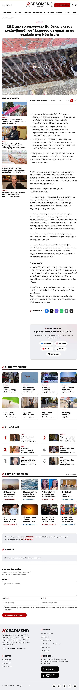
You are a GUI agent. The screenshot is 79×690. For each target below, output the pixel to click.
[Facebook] (47, 311)
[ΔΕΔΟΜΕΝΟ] (15, 630)
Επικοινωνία (45, 650)
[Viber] (57, 311)
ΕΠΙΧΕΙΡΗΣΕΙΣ (49, 12)
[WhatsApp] (61, 311)
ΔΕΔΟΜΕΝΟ (27, 539)
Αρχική (4, 18)
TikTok (61, 349)
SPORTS (68, 12)
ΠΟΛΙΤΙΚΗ (27, 12)
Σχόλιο (5, 579)
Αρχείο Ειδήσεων (47, 633)
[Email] (66, 311)
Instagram (62, 343)
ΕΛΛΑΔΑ (18, 12)
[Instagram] (59, 686)
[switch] (73, 5)
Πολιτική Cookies (47, 640)
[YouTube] (75, 686)
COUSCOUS (6, 663)
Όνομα (5, 598)
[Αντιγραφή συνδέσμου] (71, 311)
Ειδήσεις (30, 537)
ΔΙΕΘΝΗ (59, 12)
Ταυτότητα (44, 637)
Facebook (47, 343)
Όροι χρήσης (45, 647)
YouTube (48, 349)
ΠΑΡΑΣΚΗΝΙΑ (8, 12)
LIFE (74, 12)
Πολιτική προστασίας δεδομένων (52, 644)
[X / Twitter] (52, 311)
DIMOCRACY (6, 666)
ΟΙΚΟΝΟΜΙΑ (37, 12)
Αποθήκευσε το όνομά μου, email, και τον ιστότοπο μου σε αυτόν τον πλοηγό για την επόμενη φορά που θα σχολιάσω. (40, 608)
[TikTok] (64, 686)
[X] (70, 686)
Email (43, 598)
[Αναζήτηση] (76, 5)
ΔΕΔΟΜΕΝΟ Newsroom (38, 100)
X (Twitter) (55, 354)
